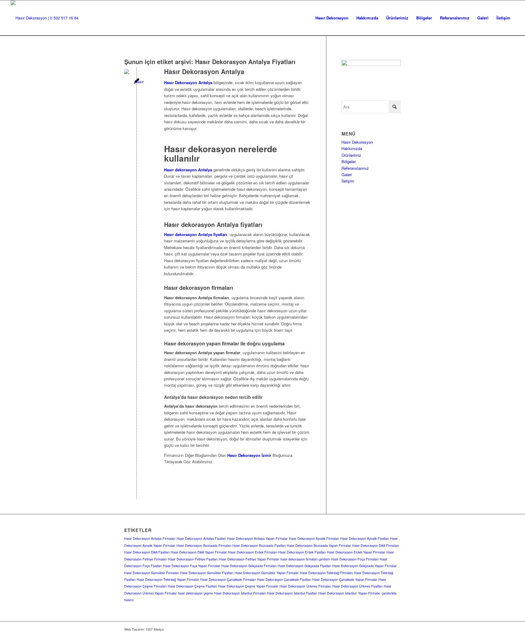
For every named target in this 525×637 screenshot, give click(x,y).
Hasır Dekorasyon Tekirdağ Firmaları (326, 572)
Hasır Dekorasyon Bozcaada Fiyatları (259, 545)
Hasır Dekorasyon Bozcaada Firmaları (204, 545)
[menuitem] (331, 18)
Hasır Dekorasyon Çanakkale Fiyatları (284, 579)
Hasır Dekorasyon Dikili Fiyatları (147, 552)
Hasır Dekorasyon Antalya (204, 71)
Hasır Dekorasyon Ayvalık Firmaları (314, 538)
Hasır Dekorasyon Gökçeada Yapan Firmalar (364, 565)
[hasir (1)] (44, 18)
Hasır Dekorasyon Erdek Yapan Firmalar (356, 552)
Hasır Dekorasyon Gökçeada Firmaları (248, 565)
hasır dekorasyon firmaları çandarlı (305, 559)
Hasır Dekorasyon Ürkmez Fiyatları (357, 586)
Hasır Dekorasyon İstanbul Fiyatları (292, 593)
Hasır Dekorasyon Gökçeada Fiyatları (304, 565)
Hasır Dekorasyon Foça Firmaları (355, 559)
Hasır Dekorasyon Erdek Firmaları (252, 552)
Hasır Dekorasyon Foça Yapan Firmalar (191, 565)
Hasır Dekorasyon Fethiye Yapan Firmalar (249, 559)
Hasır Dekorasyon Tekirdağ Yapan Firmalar (168, 579)
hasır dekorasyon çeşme (195, 593)
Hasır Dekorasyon (357, 142)
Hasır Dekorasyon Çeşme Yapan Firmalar (248, 586)
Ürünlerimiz (351, 155)
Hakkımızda (351, 148)
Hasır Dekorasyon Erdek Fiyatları (302, 552)
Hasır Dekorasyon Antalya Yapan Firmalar (257, 538)
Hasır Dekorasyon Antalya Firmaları (149, 538)
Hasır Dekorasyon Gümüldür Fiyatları (206, 572)
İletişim (347, 181)
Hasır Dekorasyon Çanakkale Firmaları (228, 579)
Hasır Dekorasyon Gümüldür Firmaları (151, 572)
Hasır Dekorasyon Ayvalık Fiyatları (364, 538)
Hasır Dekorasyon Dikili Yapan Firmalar (199, 552)
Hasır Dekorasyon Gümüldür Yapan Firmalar (267, 572)
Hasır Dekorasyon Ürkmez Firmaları (305, 586)
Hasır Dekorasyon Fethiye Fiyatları (193, 559)
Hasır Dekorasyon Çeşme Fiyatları (192, 586)
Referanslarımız (355, 168)
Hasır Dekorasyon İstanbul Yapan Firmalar (349, 593)
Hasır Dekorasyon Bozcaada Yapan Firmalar (319, 545)
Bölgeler (348, 161)
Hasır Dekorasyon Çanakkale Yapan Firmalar (344, 579)
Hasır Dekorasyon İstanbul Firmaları (240, 593)
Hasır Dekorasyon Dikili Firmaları (375, 545)
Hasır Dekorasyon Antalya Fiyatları (201, 538)
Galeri (346, 174)
